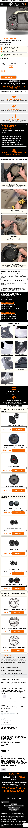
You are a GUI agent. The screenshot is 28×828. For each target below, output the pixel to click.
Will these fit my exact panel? (10, 667)
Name (4, 745)
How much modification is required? (12, 670)
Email (5, 751)
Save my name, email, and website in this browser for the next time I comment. (14, 762)
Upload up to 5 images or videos (13, 737)
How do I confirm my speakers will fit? (12, 673)
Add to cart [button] (18, 429)
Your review (9, 728)
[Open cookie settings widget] (2, 825)
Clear (11, 66)
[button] (2, 4)
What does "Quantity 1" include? (11, 676)
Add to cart (8, 77)
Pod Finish (3, 64)
